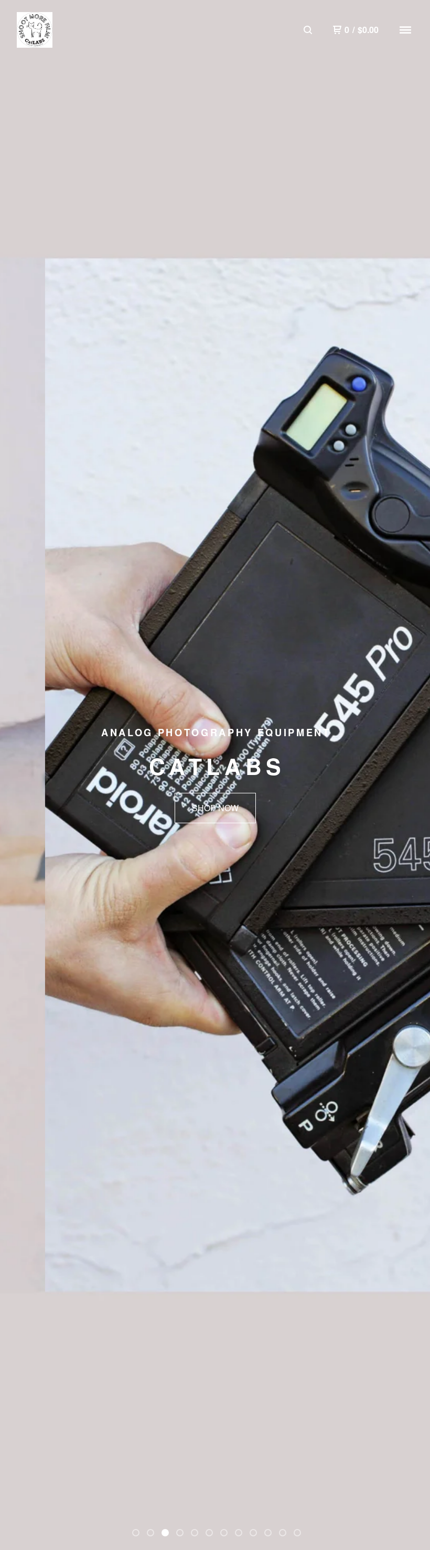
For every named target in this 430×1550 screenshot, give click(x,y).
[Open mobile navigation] (405, 30)
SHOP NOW (215, 808)
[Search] (308, 29)
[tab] (135, 1532)
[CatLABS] (34, 30)
